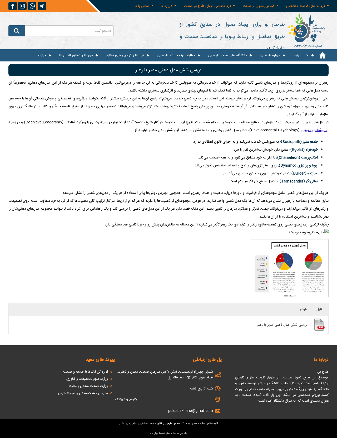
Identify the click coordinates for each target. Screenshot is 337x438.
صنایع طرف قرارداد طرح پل (176, 55)
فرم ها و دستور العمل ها (76, 55)
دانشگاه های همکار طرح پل (227, 55)
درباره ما (166, 6)
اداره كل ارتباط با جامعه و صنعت (85, 372)
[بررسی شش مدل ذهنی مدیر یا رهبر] (289, 297)
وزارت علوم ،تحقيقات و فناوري (87, 379)
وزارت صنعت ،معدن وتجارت (88, 386)
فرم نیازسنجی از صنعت (258, 6)
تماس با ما (142, 6)
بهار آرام (154, 433)
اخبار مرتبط (301, 55)
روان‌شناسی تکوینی (315, 130)
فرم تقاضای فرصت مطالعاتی (305, 6)
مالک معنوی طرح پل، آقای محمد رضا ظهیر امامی (159, 423)
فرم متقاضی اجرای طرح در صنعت (207, 6)
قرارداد (41, 55)
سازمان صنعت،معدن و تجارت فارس (83, 393)
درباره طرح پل (270, 55)
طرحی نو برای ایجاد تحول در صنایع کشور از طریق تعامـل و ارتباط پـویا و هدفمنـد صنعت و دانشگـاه (232, 36)
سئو (168, 433)
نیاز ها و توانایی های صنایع (125, 55)
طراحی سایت (180, 433)
